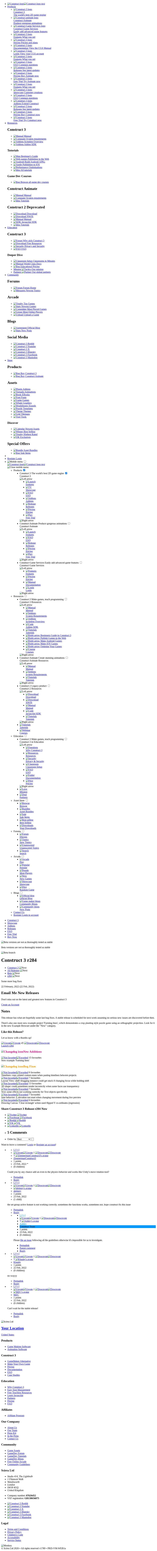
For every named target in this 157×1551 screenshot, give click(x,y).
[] (14, 1150)
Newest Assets (32, 429)
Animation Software (17, 1349)
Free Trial (12, 934)
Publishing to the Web (38, 159)
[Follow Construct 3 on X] (21, 349)
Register (11, 458)
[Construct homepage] (26, 3)
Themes (27, 411)
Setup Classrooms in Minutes (40, 261)
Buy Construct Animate (31, 376)
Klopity (17, 1262)
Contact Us (18, 912)
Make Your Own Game (18, 1364)
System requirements (36, 139)
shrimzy (17, 1191)
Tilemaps (25, 414)
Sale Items (25, 453)
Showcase (12, 923)
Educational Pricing (30, 266)
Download (31, 213)
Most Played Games (37, 309)
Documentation (14, 1369)
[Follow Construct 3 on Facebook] (25, 354)
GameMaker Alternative (19, 1361)
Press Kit (11, 1433)
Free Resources (34, 243)
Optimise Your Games (51, 646)
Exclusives (25, 437)
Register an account (45, 1144)
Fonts (23, 397)
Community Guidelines (18, 1464)
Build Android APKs (34, 161)
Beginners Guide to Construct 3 (55, 635)
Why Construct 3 (15, 1387)
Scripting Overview (33, 141)
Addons (26, 389)
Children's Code (15, 1534)
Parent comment (27, 1248)
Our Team (12, 1430)
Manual (27, 136)
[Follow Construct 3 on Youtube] (24, 346)
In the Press (13, 1436)
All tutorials (26, 170)
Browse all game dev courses (34, 182)
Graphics (27, 403)
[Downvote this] (37, 1043)
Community (13, 275)
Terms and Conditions (18, 1529)
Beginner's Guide (29, 156)
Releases (11, 928)
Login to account (30, 915)
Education (12, 227)
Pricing (10, 1366)
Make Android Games (51, 641)
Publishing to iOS (31, 164)
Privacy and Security (34, 246)
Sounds (32, 405)
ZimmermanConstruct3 (24, 1158)
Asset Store (19, 800)
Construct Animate (43, 523)
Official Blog (33, 327)
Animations (30, 392)
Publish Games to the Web (53, 638)
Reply (16, 1180)
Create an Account (10, 1004)
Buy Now (12, 937)
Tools (23, 417)
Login (19, 458)
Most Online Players (32, 312)
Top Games (29, 303)
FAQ (23, 249)
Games (25, 400)
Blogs (16, 893)
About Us (12, 1427)
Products (11, 6)
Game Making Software (19, 1346)
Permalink (18, 1177)
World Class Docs (32, 263)
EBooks (25, 394)
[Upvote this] (11, 1043)
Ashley (23, 1224)
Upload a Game (31, 314)
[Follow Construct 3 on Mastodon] (25, 357)
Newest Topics (32, 290)
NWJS (29, 216)
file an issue (26, 1240)
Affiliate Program (15, 1415)
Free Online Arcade (16, 1461)
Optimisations (35, 167)
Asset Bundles (30, 450)
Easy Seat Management (18, 1390)
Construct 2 (33, 686)
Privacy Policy (14, 1532)
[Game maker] (26, 464)
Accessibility (13, 1537)
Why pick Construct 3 (33, 240)
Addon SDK (30, 144)
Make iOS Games (49, 643)
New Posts (26, 330)
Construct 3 (42, 473)
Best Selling (29, 431)
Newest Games (28, 306)
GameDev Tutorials (16, 1456)
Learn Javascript (15, 1395)
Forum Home (29, 287)
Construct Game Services (49, 562)
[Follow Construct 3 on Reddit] (23, 343)
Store (9, 360)
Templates (27, 408)
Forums (17, 831)
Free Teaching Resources (19, 1392)
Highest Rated (30, 434)
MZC (16, 1295)
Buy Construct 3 (28, 373)
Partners (11, 1398)
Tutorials (24, 200)
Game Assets (13, 1450)
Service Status (14, 1540)
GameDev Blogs (15, 1459)
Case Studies (13, 1375)
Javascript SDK (29, 222)
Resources (12, 123)
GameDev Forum (15, 1453)
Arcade (17, 856)
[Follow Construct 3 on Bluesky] (24, 352)
